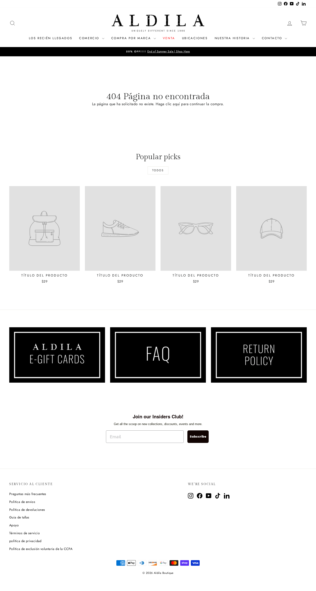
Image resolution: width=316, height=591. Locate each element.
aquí (176, 104)
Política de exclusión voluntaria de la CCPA (40, 549)
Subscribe (198, 436)
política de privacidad (25, 541)
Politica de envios (22, 501)
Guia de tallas (19, 517)
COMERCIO (90, 38)
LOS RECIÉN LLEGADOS (50, 38)
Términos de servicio (24, 533)
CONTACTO (273, 38)
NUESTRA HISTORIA (233, 38)
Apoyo (14, 525)
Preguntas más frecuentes (27, 494)
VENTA (169, 38)
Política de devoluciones (27, 509)
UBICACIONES (195, 38)
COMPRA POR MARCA (131, 38)
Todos (158, 170)
